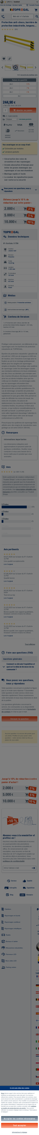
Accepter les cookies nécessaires (19, 1118)
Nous (2, 1093)
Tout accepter (19, 1125)
